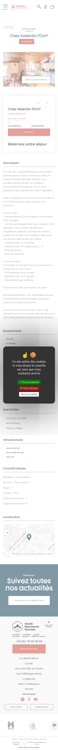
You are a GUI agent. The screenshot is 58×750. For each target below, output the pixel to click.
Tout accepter (30, 382)
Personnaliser (29, 394)
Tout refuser (30, 388)
